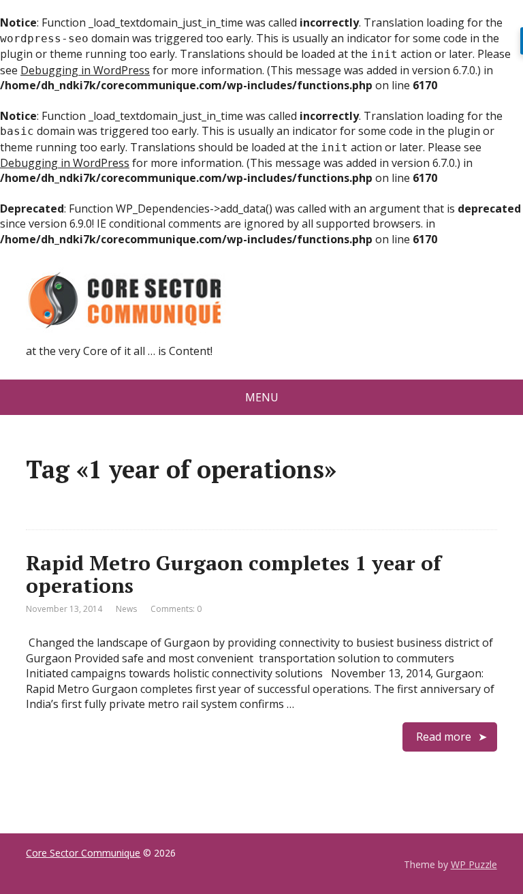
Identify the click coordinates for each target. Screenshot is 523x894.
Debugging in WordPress (85, 70)
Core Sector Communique (83, 852)
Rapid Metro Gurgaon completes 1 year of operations (233, 574)
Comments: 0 (176, 609)
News (126, 609)
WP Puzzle (474, 864)
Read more (443, 736)
